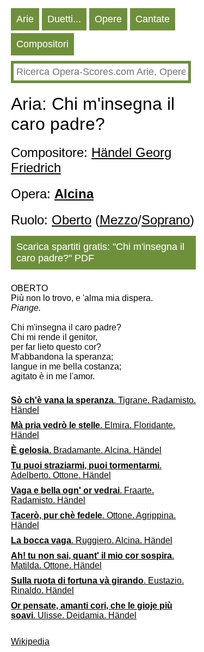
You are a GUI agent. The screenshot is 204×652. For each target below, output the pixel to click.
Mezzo (119, 219)
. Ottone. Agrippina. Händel (93, 520)
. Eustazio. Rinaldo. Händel (97, 585)
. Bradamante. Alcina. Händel (86, 450)
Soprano (165, 219)
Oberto (71, 219)
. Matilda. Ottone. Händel (92, 560)
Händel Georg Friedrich (91, 160)
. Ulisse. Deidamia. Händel (91, 610)
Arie (25, 19)
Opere (108, 19)
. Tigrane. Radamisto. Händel (103, 405)
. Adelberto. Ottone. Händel (86, 470)
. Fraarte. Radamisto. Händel (82, 495)
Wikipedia (30, 641)
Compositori (42, 44)
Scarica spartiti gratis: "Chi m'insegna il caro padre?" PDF (100, 252)
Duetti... (64, 19)
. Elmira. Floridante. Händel (93, 430)
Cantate (152, 19)
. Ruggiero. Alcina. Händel (91, 540)
